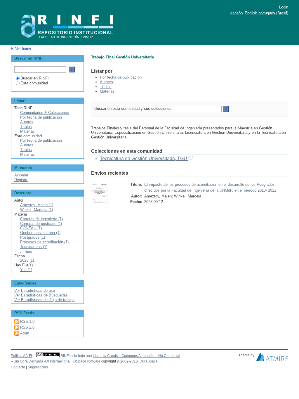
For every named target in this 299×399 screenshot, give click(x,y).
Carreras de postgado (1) (41, 223)
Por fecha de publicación (121, 77)
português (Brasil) (273, 13)
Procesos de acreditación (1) (44, 242)
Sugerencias (38, 367)
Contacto (18, 367)
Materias (107, 91)
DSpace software (86, 361)
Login (283, 7)
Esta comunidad (34, 83)
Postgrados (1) (32, 237)
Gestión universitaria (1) (40, 232)
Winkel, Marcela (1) (36, 209)
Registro (21, 180)
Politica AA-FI (21, 356)
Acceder (21, 175)
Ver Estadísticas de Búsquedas (41, 295)
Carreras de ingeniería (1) (41, 219)
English (251, 13)
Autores (106, 82)
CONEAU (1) (31, 228)
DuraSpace (149, 361)
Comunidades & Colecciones (44, 112)
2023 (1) (27, 260)
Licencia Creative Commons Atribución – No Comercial (136, 356)
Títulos (106, 86)
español (237, 13)
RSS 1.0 (27, 321)
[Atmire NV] (272, 358)
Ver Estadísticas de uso (34, 290)
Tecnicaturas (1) (33, 246)
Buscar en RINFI (34, 78)
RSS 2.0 (27, 327)
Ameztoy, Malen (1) (36, 205)
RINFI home (21, 48)
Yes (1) (26, 270)
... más (26, 251)
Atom (24, 333)
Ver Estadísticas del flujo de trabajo (44, 300)
